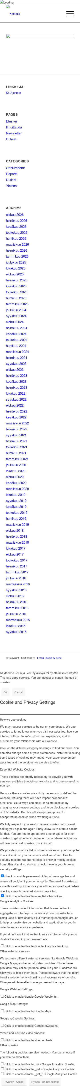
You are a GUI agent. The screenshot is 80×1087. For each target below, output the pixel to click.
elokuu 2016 (15, 595)
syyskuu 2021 (16, 435)
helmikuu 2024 (16, 357)
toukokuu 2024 (16, 339)
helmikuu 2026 (16, 250)
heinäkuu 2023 (16, 375)
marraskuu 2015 (18, 619)
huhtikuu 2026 (16, 238)
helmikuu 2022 (16, 429)
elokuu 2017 (15, 554)
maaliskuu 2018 (17, 542)
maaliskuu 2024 (17, 351)
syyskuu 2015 (16, 631)
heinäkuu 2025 (16, 280)
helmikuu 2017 (16, 566)
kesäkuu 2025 (16, 286)
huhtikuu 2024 (16, 345)
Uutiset (11, 139)
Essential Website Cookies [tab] (17, 769)
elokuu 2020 (15, 476)
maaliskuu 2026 (17, 244)
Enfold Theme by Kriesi (49, 657)
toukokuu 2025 (16, 292)
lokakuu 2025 (15, 268)
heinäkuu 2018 (16, 536)
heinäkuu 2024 (16, 327)
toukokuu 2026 (16, 232)
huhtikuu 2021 (16, 452)
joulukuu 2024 (16, 309)
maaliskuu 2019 (17, 524)
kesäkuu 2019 (16, 506)
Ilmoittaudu (14, 127)
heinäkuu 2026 (16, 220)
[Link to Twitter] (64, 662)
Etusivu (11, 121)
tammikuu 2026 (17, 256)
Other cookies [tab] (9, 1045)
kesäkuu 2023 (16, 381)
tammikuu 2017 (17, 572)
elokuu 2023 (15, 369)
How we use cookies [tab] (13, 719)
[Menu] (68, 14)
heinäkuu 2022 (16, 411)
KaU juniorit (13, 92)
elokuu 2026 (15, 214)
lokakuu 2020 (15, 470)
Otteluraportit (15, 167)
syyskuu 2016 (16, 590)
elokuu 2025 (15, 274)
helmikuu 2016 (16, 601)
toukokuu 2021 (16, 447)
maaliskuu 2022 (17, 423)
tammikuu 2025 (17, 303)
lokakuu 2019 (15, 494)
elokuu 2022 (15, 405)
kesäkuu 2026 (16, 226)
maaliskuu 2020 (17, 488)
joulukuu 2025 (16, 262)
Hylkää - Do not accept (45, 1081)
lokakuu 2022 (15, 393)
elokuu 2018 (15, 530)
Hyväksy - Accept (14, 1081)
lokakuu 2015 (15, 625)
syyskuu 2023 (16, 363)
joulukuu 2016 (16, 578)
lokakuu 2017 (15, 548)
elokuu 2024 (15, 321)
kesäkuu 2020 (16, 482)
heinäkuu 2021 (16, 441)
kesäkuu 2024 (16, 333)
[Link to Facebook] (70, 662)
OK (5, 692)
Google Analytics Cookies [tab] (16, 901)
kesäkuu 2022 (16, 417)
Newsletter (14, 133)
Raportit (11, 173)
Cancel (18, 692)
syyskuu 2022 (16, 399)
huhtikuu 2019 (16, 518)
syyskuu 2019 (16, 500)
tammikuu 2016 (17, 607)
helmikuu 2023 (16, 387)
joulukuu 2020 (16, 464)
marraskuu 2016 (18, 584)
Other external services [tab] (15, 951)
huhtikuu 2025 (16, 298)
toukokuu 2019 (16, 512)
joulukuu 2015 (16, 613)
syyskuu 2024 (16, 315)
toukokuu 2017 (16, 560)
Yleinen (11, 185)
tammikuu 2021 (17, 458)
